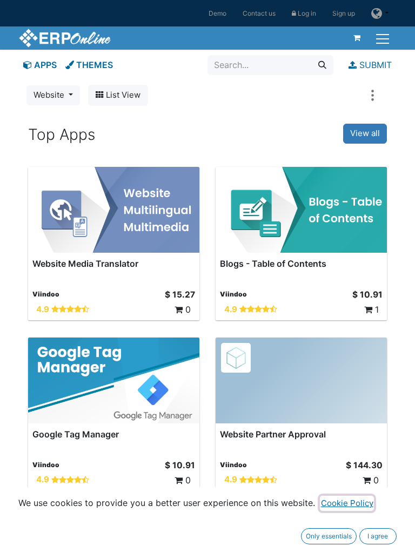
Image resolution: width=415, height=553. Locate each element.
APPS (44, 64)
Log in (306, 13)
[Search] (322, 65)
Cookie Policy (347, 503)
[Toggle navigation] (384, 37)
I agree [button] (377, 536)
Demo (217, 13)
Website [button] (50, 95)
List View (122, 95)
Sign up (343, 13)
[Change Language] (380, 13)
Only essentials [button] (329, 536)
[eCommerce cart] (357, 38)
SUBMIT (374, 64)
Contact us (259, 13)
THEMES (93, 64)
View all (365, 133)
